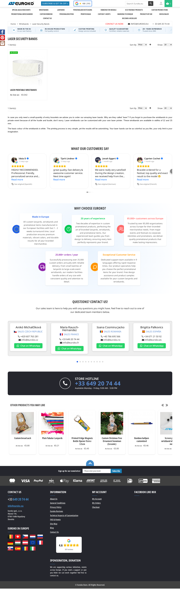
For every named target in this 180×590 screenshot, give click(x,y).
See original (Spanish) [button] (23, 184)
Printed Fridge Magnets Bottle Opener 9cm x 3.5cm (82, 441)
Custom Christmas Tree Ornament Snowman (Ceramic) (112, 441)
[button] (7, 171)
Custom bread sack (22, 438)
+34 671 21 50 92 (153, 336)
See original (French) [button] (148, 184)
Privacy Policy (55, 507)
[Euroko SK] (10, 549)
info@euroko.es (153, 339)
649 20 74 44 (18, 499)
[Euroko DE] (10, 542)
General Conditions (57, 503)
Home (13, 24)
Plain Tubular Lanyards (52, 438)
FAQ (55, 519)
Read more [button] (17, 179)
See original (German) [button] (107, 184)
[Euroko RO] (25, 549)
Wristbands (24, 24)
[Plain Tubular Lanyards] (52, 423)
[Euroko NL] (32, 537)
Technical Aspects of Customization (64, 515)
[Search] (150, 3)
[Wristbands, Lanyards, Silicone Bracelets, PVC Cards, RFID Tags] (21, 3)
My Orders (96, 503)
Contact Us (54, 532)
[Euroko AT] (25, 542)
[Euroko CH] (18, 537)
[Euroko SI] (40, 537)
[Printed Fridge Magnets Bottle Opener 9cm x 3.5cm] (82, 423)
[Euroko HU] (18, 542)
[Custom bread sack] (22, 423)
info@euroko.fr (71, 342)
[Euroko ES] (18, 549)
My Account (97, 498)
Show (160, 44)
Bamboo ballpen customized (141, 439)
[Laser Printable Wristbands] (27, 69)
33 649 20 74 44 (161, 23)
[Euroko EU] (32, 542)
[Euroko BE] (10, 537)
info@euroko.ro (112, 339)
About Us (53, 498)
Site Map (53, 523)
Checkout (96, 507)
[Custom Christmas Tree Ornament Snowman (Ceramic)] (112, 423)
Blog (52, 527)
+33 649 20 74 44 (70, 339)
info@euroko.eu (15, 506)
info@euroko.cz (29, 339)
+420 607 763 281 (29, 336)
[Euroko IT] (32, 549)
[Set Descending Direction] (150, 45)
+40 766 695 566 (111, 336)
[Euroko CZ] (25, 537)
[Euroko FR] (40, 542)
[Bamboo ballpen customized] (141, 423)
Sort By (133, 44)
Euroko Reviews (56, 511)
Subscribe (116, 470)
